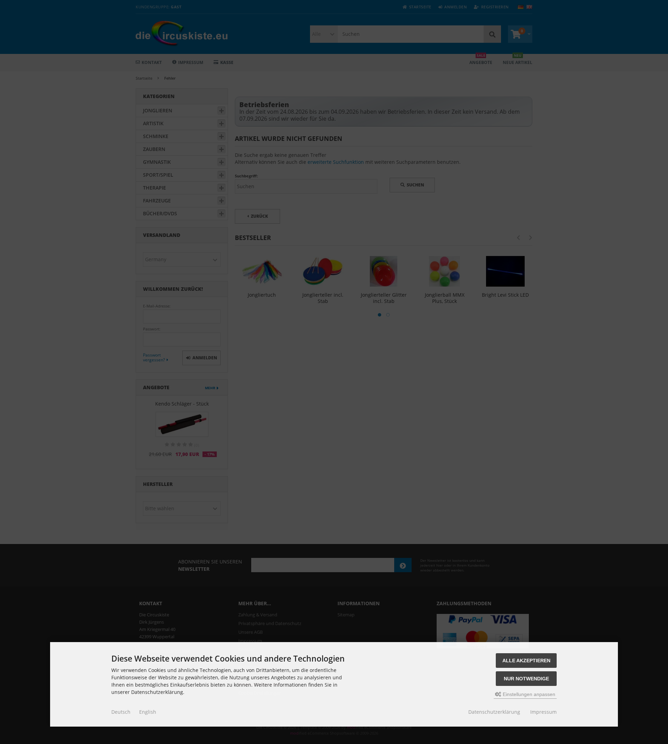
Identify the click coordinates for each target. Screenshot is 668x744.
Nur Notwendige (526, 678)
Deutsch (120, 712)
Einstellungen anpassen (528, 694)
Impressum (543, 712)
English (147, 712)
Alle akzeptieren (526, 660)
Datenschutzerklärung (494, 712)
